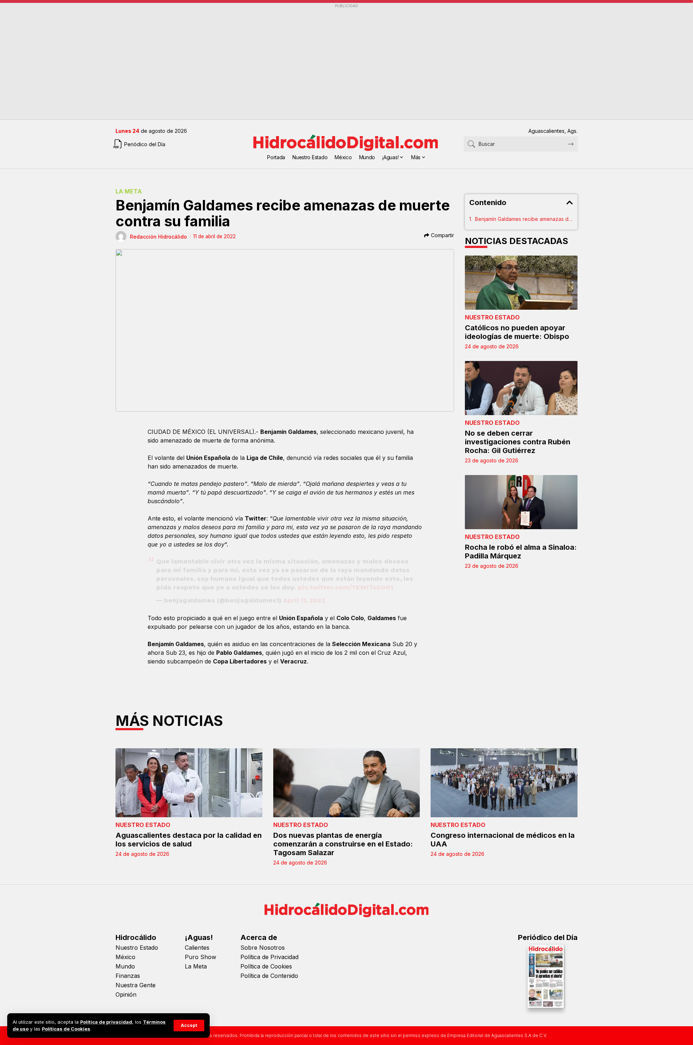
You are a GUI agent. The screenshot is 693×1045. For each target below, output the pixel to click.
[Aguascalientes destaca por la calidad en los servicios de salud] (189, 782)
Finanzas (128, 975)
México (125, 957)
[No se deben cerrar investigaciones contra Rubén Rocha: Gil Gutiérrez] (521, 388)
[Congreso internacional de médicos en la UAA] (504, 782)
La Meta (129, 191)
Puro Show (200, 957)
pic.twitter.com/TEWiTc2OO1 (345, 587)
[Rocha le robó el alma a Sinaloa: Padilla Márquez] (521, 502)
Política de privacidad (106, 1022)
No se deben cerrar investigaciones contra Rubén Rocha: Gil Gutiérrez (517, 442)
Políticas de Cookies (66, 1029)
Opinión (126, 994)
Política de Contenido (269, 975)
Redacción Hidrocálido (158, 237)
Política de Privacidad (269, 957)
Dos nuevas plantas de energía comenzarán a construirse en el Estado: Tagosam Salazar (343, 844)
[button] (189, 1025)
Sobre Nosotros (262, 947)
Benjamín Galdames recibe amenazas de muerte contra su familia (524, 219)
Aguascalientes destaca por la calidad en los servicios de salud (189, 839)
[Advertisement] (332, 61)
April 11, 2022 (304, 600)
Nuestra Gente (136, 985)
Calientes (197, 947)
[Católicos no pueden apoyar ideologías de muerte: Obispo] (521, 283)
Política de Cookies (266, 966)
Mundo (125, 966)
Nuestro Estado (492, 317)
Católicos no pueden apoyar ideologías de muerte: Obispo (517, 332)
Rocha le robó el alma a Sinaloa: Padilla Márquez (521, 551)
